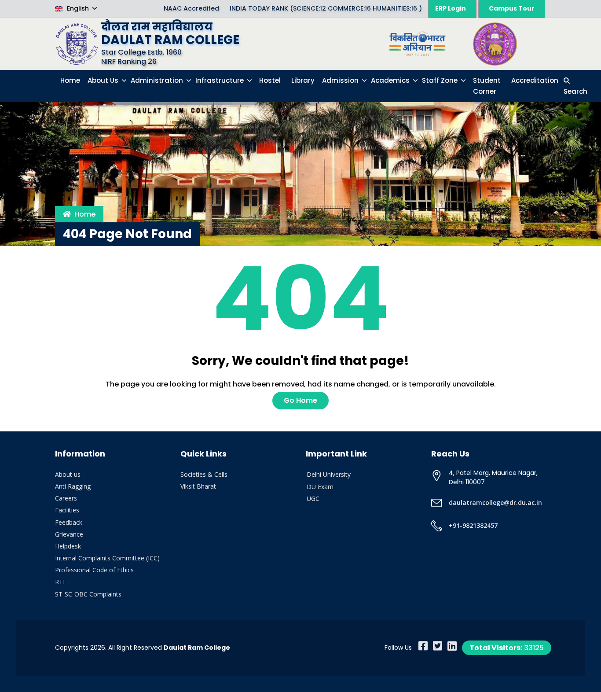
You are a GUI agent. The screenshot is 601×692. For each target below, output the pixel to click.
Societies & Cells (203, 474)
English (78, 8)
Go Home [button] (300, 400)
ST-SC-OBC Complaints (88, 594)
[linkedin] (452, 645)
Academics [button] (391, 80)
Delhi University (329, 474)
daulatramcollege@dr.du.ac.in (495, 502)
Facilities (67, 510)
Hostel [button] (270, 80)
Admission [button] (341, 80)
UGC (313, 498)
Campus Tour (512, 8)
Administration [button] (158, 80)
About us (68, 474)
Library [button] (303, 80)
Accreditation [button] (534, 80)
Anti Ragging (73, 486)
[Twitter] (437, 645)
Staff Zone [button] (440, 80)
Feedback (68, 522)
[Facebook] (423, 645)
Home (84, 214)
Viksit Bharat (198, 486)
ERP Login (450, 8)
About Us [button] (104, 80)
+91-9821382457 (473, 525)
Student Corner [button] (487, 86)
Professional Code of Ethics (94, 570)
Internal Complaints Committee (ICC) (107, 558)
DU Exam (320, 486)
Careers (66, 498)
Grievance (69, 534)
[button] (575, 86)
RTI (60, 582)
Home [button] (70, 80)
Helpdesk (68, 546)
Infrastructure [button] (220, 80)
